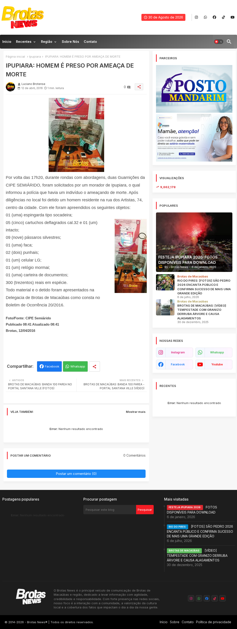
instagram (178, 352)
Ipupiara (35, 56)
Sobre (174, 622)
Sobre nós (70, 42)
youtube (217, 364)
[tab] (7, 43)
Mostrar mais (136, 412)
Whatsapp (77, 366)
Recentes (23, 42)
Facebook (52, 366)
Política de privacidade (213, 622)
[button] (218, 41)
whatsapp (217, 352)
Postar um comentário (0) (76, 473)
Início (6, 42)
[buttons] (196, 17)
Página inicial (15, 56)
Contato (90, 42)
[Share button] (94, 366)
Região (46, 42)
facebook (178, 364)
